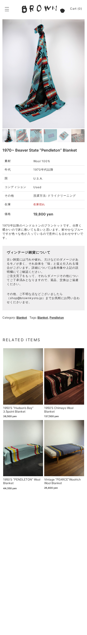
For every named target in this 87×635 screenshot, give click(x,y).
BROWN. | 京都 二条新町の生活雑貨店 (43, 9)
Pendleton (57, 317)
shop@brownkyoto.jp (26, 298)
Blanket (21, 317)
